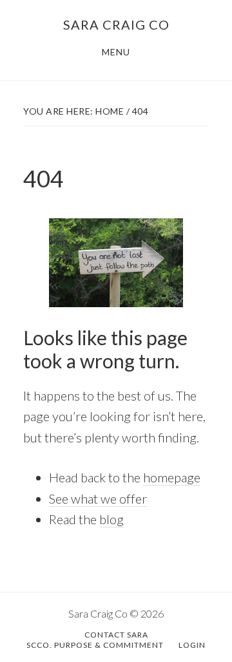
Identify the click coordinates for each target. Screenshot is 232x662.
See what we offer (98, 498)
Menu (116, 51)
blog (111, 519)
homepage (171, 477)
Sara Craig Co (116, 24)
